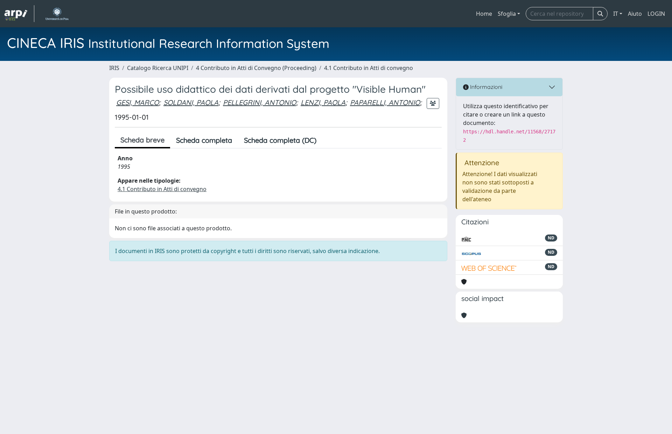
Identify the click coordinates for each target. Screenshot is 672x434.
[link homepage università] (57, 13)
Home (484, 14)
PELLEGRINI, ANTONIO (259, 102)
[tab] (328, 140)
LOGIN (656, 14)
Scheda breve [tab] (142, 139)
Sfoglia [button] (507, 14)
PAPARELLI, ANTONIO (385, 102)
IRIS (114, 68)
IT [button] (615, 14)
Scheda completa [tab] (204, 140)
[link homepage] (19, 13)
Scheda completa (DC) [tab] (280, 140)
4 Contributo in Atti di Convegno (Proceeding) (256, 68)
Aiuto (635, 14)
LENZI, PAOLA (323, 102)
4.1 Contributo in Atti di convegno (368, 68)
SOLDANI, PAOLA (190, 102)
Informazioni (485, 86)
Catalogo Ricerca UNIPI (157, 68)
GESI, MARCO (137, 102)
